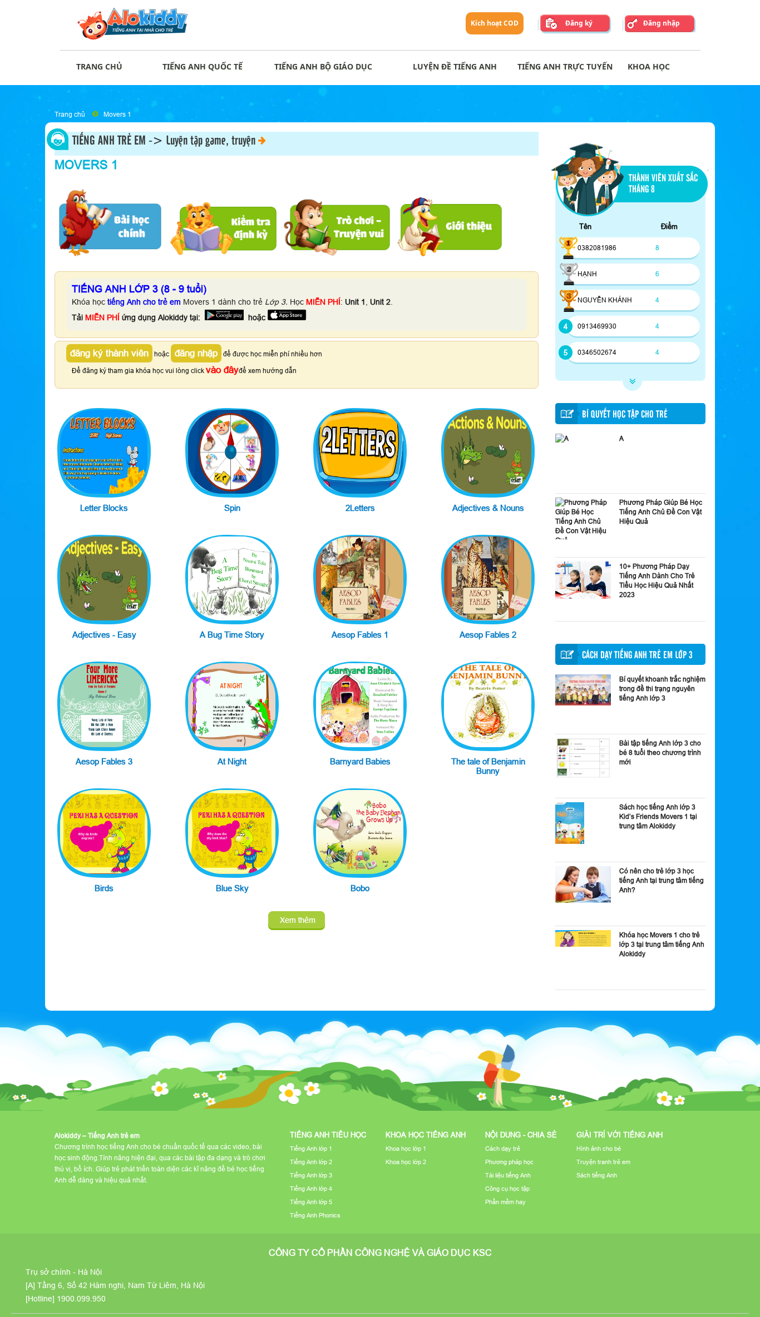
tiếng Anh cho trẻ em (144, 301)
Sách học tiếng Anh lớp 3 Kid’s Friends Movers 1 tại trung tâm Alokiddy (658, 816)
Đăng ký (579, 23)
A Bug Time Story (232, 634)
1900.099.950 (81, 1298)
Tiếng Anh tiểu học (328, 1134)
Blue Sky (232, 888)
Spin (232, 508)
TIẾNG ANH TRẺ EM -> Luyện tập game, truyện (163, 141)
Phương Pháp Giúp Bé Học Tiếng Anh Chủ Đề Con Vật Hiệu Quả (660, 511)
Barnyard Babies (360, 761)
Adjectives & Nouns (488, 508)
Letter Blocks (104, 508)
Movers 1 (117, 114)
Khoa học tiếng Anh (426, 1134)
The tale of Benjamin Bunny (488, 766)
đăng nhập (196, 353)
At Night (232, 761)
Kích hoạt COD (495, 23)
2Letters (360, 508)
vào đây (222, 370)
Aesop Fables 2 (488, 634)
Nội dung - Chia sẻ (521, 1134)
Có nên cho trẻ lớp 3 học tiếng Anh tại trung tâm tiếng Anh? (661, 880)
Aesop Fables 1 (360, 634)
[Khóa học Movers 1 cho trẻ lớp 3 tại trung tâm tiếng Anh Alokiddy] (583, 944)
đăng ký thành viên (109, 353)
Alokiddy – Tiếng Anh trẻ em (97, 1135)
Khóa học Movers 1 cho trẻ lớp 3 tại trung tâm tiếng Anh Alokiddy (661, 944)
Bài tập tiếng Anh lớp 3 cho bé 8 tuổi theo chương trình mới (660, 752)
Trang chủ (70, 114)
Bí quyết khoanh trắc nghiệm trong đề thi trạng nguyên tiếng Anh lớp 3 (662, 688)
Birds (104, 888)
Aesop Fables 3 (104, 761)
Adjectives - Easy (104, 634)
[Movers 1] (296, 920)
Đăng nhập (661, 23)
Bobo (360, 888)
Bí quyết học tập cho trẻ (625, 414)
